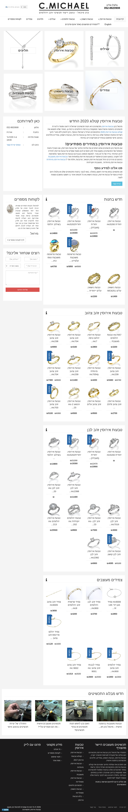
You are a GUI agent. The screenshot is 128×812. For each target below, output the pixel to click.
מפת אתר (56, 760)
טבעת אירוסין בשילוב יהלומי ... (54, 224)
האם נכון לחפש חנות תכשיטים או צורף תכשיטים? (79, 726)
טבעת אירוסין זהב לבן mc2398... (74, 488)
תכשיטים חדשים (75, 785)
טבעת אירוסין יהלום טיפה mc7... (94, 338)
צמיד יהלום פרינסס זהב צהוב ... (54, 635)
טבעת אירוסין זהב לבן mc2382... (94, 554)
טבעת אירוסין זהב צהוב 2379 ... (114, 404)
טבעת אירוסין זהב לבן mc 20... (54, 488)
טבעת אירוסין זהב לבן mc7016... (114, 521)
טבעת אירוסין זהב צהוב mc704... (74, 338)
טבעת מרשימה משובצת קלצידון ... (74, 257)
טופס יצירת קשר (13, 145)
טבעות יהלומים (68, 19)
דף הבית (120, 19)
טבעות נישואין (87, 19)
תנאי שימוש (55, 757)
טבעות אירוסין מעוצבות (58, 157)
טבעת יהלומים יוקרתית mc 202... (74, 521)
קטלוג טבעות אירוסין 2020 (111, 132)
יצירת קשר (117, 184)
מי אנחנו (57, 749)
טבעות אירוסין (105, 19)
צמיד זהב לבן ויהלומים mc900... (94, 605)
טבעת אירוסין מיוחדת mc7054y (94, 371)
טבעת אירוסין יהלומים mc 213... (54, 521)
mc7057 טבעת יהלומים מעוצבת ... (114, 338)
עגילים (52, 19)
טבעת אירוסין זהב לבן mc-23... (94, 521)
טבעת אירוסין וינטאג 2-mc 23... (74, 404)
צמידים (29, 19)
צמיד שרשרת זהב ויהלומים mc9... (74, 605)
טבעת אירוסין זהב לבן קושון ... (114, 554)
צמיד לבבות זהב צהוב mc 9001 (94, 668)
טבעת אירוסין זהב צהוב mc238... (54, 338)
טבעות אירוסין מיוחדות (56, 159)
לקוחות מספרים (14, 19)
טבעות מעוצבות (23, 93)
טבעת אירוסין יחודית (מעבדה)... (94, 224)
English (108, 24)
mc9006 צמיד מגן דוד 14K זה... (114, 605)
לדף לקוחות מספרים (16, 227)
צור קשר (93, 807)
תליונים (40, 19)
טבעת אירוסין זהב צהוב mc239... (114, 371)
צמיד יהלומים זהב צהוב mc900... (114, 668)
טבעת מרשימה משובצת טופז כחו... (54, 257)
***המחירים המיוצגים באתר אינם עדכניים (82, 24)
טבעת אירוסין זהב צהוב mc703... (54, 404)
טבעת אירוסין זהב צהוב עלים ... (94, 404)
